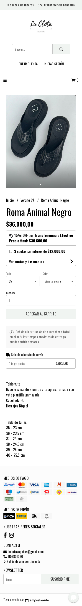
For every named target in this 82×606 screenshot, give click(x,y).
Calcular (62, 363)
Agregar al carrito (41, 314)
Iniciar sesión (54, 63)
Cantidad (10, 293)
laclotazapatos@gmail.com (25, 551)
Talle (8, 273)
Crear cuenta (28, 63)
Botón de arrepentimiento (23, 561)
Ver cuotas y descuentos (26, 261)
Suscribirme (59, 579)
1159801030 (15, 556)
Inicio (10, 200)
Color (45, 273)
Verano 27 (27, 200)
